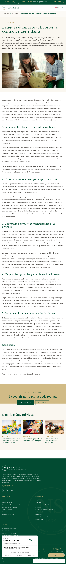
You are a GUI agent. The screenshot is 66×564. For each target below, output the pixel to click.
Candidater (42, 402)
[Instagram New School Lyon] (3, 490)
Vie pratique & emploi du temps (44, 509)
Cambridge (38, 502)
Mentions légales (54, 558)
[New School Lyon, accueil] (11, 8)
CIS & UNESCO (39, 519)
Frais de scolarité (7, 502)
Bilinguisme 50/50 (40, 500)
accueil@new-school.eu (9, 533)
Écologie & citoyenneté (41, 517)
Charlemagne (38, 514)
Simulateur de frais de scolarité (11, 505)
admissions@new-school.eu (10, 535)
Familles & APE (39, 512)
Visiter (49, 561)
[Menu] (62, 7)
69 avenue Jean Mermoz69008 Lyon (9, 529)
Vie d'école (38, 507)
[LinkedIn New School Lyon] (11, 490)
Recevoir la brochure (8, 514)
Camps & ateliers (7, 509)
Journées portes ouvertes (9, 507)
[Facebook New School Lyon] (7, 490)
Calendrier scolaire (7, 512)
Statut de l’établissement (41, 558)
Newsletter (5, 517)
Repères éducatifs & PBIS (42, 505)
